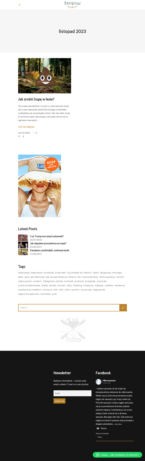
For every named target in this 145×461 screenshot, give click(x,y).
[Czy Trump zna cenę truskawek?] (23, 237)
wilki (61, 289)
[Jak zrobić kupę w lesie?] (44, 75)
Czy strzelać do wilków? (79, 272)
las (79, 277)
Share (100, 437)
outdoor (37, 281)
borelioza (49, 272)
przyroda (101, 281)
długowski (105, 272)
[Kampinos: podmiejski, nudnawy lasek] (23, 252)
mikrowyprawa (90, 277)
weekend (119, 285)
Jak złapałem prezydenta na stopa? (48, 243)
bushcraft (60, 272)
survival (61, 285)
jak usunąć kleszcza (56, 277)
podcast (68, 281)
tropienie (88, 285)
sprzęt (52, 285)
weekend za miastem (29, 289)
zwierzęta (45, 294)
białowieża (36, 272)
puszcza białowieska (29, 285)
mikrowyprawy (107, 277)
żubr (54, 294)
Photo (104, 428)
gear (20, 277)
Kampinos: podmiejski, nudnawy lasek (49, 250)
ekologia (116, 272)
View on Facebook (102, 433)
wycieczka (86, 289)
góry (26, 277)
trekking (77, 285)
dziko (96, 272)
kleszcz (72, 277)
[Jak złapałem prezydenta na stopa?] (23, 245)
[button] (117, 455)
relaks (44, 285)
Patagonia (48, 281)
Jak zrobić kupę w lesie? (36, 99)
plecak (59, 281)
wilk (55, 289)
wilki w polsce (72, 289)
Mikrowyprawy (109, 380)
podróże (79, 281)
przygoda (90, 281)
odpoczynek (25, 281)
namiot (120, 277)
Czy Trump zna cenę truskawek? (47, 236)
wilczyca (47, 289)
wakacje (99, 285)
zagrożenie (99, 289)
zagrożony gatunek (28, 294)
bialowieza (23, 272)
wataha (109, 285)
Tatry (69, 285)
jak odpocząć (38, 277)
